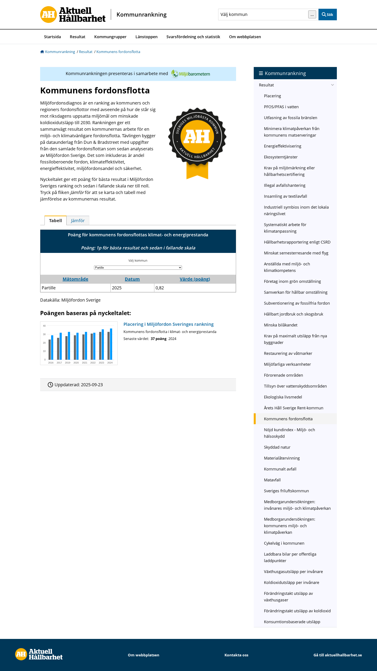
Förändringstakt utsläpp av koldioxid (297, 610)
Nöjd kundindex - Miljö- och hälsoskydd (289, 433)
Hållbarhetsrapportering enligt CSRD (297, 242)
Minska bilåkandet (280, 325)
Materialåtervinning (282, 458)
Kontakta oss (236, 654)
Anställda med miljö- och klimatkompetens (287, 267)
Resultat (77, 36)
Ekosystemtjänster (281, 157)
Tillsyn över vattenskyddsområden (295, 386)
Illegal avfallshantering (284, 185)
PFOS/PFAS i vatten (281, 106)
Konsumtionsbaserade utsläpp (292, 621)
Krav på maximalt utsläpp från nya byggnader (295, 339)
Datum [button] (132, 279)
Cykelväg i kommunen (284, 543)
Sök (330, 14)
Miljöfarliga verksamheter (287, 364)
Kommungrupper (110, 36)
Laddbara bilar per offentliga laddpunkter (290, 557)
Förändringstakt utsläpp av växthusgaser (288, 596)
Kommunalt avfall (280, 469)
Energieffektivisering (282, 146)
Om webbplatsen (245, 36)
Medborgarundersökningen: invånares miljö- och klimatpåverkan (297, 505)
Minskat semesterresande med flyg (296, 253)
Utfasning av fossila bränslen (290, 117)
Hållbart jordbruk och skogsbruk (293, 314)
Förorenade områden (283, 375)
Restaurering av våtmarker (288, 353)
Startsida (52, 36)
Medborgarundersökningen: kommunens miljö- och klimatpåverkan (289, 526)
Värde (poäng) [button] (195, 279)
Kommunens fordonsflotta (118, 51)
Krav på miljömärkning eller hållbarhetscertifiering (289, 171)
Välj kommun (138, 260)
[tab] (56, 220)
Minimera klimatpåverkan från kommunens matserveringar (291, 132)
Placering (272, 95)
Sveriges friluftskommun (286, 490)
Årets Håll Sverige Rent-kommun (293, 407)
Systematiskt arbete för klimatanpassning (285, 228)
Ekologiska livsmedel (283, 397)
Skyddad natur (277, 447)
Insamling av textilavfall (285, 196)
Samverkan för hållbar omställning (295, 292)
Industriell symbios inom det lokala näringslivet (296, 210)
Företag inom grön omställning (292, 281)
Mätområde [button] (75, 279)
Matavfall (272, 479)
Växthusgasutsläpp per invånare (293, 571)
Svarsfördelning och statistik (193, 36)
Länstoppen (146, 36)
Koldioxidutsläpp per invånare (291, 582)
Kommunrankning (60, 51)
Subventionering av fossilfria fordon (297, 303)
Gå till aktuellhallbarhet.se (338, 654)
